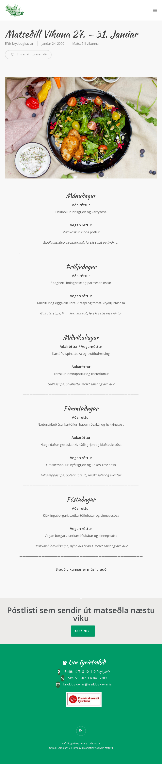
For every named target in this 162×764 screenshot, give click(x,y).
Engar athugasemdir (31, 54)
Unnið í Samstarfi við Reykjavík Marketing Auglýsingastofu (81, 748)
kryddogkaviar (22, 43)
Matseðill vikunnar (86, 43)
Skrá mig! (83, 631)
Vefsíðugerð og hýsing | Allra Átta (81, 743)
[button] (155, 10)
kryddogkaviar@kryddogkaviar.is (87, 684)
